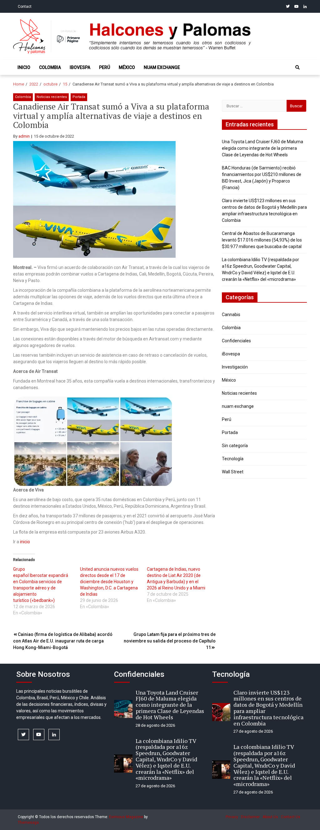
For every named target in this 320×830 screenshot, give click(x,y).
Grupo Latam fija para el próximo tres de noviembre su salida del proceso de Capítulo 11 (170, 641)
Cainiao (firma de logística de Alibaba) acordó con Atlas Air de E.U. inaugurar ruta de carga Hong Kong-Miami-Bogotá (62, 641)
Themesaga (28, 822)
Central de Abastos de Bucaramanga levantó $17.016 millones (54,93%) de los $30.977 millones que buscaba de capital (262, 240)
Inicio (24, 67)
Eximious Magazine (126, 817)
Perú (104, 67)
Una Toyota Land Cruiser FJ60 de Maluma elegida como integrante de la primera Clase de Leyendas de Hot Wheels (262, 148)
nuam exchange (162, 67)
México (127, 67)
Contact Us (290, 817)
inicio (25, 541)
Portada (78, 97)
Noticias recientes (52, 97)
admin (24, 136)
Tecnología (232, 458)
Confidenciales (236, 340)
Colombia (50, 67)
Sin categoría (235, 445)
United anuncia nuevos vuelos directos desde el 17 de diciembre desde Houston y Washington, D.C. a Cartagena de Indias (109, 582)
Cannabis (231, 314)
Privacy (232, 817)
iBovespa (80, 67)
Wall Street (232, 471)
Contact (25, 6)
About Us (270, 817)
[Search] (297, 67)
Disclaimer (250, 817)
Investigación (235, 366)
